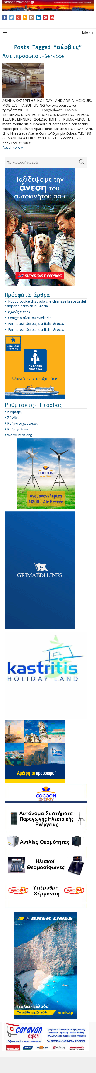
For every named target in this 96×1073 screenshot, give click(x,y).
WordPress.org (19, 435)
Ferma (36, 323)
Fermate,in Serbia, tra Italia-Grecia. (36, 329)
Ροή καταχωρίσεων (22, 423)
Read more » (12, 147)
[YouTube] (52, 17)
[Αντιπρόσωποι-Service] (48, 80)
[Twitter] (11, 17)
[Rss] (25, 17)
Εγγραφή (14, 411)
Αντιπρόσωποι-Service (33, 56)
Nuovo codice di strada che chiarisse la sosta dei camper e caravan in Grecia (45, 303)
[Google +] (18, 17)
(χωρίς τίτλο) (19, 311)
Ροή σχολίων (17, 429)
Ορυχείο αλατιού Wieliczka (29, 317)
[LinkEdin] (38, 17)
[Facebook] (5, 17)
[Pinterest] (45, 17)
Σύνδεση (14, 417)
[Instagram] (31, 17)
